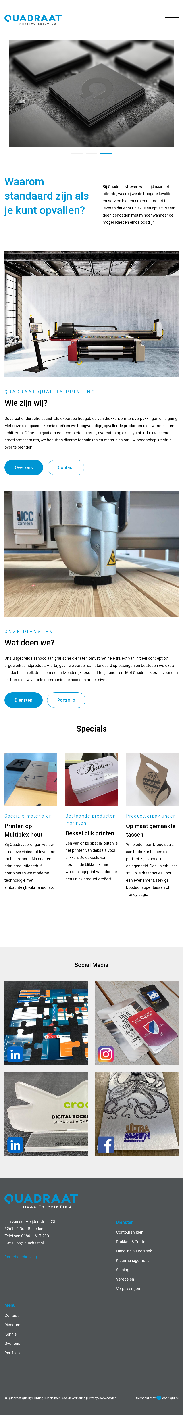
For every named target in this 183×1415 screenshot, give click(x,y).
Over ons (24, 467)
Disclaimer (53, 1398)
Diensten (23, 700)
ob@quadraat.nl (30, 1243)
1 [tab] (77, 153)
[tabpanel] (91, 93)
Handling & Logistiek (134, 1251)
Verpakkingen (128, 1288)
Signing (122, 1269)
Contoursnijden (129, 1232)
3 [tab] (106, 153)
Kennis (10, 1334)
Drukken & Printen (132, 1241)
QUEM (174, 1398)
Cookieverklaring (74, 1398)
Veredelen (125, 1279)
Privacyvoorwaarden (101, 1398)
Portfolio (66, 700)
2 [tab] (91, 153)
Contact (66, 467)
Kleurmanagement (132, 1260)
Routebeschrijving (20, 1256)
